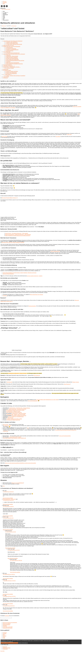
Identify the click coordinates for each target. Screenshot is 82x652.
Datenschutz (5, 648)
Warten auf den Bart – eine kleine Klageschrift (17, 409)
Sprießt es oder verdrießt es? (11, 42)
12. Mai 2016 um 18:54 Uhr (8, 500)
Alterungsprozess (9, 50)
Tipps (4, 636)
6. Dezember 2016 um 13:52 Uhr (9, 596)
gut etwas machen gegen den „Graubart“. (35, 275)
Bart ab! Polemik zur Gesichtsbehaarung (16, 416)
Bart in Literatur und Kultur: (11, 71)
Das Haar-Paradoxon (7, 64)
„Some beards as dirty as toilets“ (15, 436)
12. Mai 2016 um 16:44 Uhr (8, 491)
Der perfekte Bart (6, 51)
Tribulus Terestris (75, 382)
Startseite (4, 633)
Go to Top (2, 650)
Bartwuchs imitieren (7, 623)
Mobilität (4, 13)
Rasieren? (8, 61)
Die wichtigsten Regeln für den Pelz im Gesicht (15, 410)
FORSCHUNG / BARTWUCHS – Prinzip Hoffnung (19, 407)
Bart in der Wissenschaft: (11, 72)
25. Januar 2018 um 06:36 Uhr (9, 605)
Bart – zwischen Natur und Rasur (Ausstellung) (15, 75)
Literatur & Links (7, 70)
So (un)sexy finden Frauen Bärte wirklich (14, 418)
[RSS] (7, 6)
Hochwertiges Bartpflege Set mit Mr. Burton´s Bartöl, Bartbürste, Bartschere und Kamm (19, 272)
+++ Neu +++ (5, 12)
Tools (4, 638)
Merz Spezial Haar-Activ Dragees (36, 294)
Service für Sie (5, 20)
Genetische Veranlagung (10, 48)
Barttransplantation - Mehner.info (9, 499)
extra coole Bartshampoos (33, 400)
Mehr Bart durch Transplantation (12, 62)
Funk (4, 16)
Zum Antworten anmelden (8, 498)
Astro (4, 17)
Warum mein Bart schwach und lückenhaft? (11, 46)
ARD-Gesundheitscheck (55, 251)
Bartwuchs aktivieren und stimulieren (10, 622)
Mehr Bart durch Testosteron (11, 57)
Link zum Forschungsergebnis (65, 435)
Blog (4, 3)
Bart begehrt (6, 76)
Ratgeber (4, 635)
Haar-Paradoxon (37, 375)
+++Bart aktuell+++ (7, 74)
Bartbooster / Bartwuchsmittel (11, 56)
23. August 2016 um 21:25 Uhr (14, 550)
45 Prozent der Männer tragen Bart (13, 419)
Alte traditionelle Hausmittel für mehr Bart (14, 63)
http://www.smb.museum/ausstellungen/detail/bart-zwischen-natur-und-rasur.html (20, 463)
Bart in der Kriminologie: (11, 73)
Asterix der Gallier (7, 425)
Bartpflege (5, 625)
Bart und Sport (10, 417)
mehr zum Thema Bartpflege (8, 273)
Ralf (3, 595)
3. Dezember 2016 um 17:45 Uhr (9, 580)
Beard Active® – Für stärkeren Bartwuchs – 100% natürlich (16, 233)
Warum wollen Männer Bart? (11, 43)
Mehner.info (2, 8)
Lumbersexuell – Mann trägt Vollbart (19, 413)
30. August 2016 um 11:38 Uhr (9, 574)
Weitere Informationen (23, 642)
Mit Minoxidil (9, 382)
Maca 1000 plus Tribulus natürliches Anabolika (15, 242)
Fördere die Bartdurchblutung (11, 58)
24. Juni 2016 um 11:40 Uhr (8, 506)
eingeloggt (7, 615)
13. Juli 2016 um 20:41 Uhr (8, 517)
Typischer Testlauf (9, 68)
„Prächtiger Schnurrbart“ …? (9, 65)
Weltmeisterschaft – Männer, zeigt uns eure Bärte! (16, 414)
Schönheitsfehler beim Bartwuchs (12, 52)
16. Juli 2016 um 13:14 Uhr (10, 531)
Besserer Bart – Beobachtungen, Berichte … (12, 66)
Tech (4, 15)
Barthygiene (5, 69)
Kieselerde (5, 295)
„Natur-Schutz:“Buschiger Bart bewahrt (13, 44)
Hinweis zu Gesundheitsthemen (18, 482)
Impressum (5, 646)
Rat (3, 18)
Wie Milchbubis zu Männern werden (13, 411)
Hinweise (5, 77)
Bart (4, 485)
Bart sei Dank (5, 424)
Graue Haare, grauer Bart (7, 626)
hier (28, 427)
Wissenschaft (5, 14)
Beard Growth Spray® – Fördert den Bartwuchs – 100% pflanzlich (18, 234)
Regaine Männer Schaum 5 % (12, 197)
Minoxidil (8, 55)
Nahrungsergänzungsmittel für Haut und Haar (14, 60)
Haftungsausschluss (6, 647)
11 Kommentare (13, 25)
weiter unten (69, 134)
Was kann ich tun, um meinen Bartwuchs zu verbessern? (14, 53)
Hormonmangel (9, 47)
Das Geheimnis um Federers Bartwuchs (14, 412)
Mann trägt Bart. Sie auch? (8, 45)
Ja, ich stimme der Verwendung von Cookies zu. (9, 642)
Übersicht (5, 2)
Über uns (4, 1)
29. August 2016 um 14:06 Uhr (16, 560)
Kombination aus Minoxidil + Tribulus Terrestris (17, 373)
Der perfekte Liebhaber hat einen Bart (19, 415)
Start (4, 11)
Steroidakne (58, 136)
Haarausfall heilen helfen (7, 627)
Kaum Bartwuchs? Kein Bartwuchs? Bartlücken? (12, 40)
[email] (4, 6)
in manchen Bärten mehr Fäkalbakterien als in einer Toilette (47, 399)
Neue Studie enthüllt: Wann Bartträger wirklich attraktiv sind (14, 437)
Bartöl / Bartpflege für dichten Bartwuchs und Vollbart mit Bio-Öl (17, 235)
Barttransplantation (32, 305)
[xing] (2, 6)
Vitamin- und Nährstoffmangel (11, 49)
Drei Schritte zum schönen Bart (12, 59)
